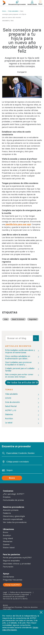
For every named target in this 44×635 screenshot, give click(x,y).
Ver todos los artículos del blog (23, 382)
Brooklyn (7, 535)
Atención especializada (13, 519)
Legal (5, 592)
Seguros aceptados (11, 560)
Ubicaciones (8, 529)
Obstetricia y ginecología (14, 516)
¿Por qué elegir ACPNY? (13, 494)
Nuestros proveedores (13, 507)
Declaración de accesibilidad (14, 596)
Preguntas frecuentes (12, 580)
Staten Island (8, 547)
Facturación (8, 566)
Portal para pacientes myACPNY (17, 557)
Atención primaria (10, 510)
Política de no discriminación (21, 592)
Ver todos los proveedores (15, 522)
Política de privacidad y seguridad (16, 594)
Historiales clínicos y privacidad (17, 563)
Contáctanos (8, 576)
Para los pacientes (11, 554)
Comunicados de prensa (13, 500)
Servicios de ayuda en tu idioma (15, 599)
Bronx (5, 532)
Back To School (18, 319)
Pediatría (7, 513)
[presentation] (36, 338)
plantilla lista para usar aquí (18, 224)
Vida (5, 319)
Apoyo (6, 573)
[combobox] (19, 338)
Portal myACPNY (12, 585)
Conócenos (8, 491)
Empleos (6, 497)
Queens (6, 544)
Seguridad (32, 319)
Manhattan (7, 541)
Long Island (8, 538)
